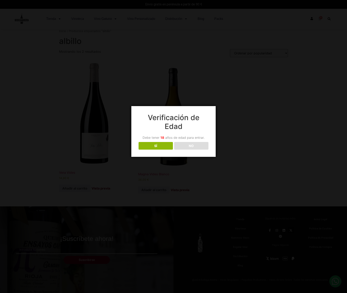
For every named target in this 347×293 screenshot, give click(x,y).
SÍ (155, 146)
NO (191, 146)
